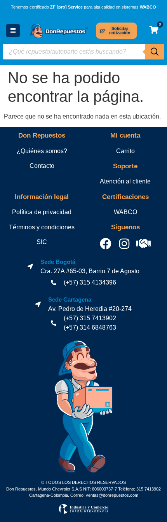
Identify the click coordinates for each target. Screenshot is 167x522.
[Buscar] (154, 51)
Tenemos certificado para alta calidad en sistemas (83, 7)
